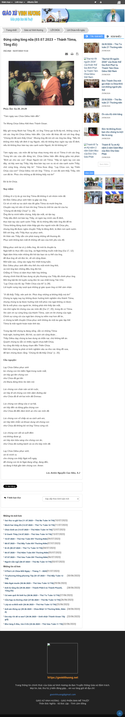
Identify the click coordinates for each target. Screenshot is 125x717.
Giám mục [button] (6, 2)
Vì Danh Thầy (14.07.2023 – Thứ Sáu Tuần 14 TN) (28, 534)
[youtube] (100, 2)
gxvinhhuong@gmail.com (63, 694)
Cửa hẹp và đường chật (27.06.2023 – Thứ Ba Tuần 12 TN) (32, 600)
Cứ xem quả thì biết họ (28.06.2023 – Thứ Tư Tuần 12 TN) (32, 595)
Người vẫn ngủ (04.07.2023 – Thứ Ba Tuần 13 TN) (28, 562)
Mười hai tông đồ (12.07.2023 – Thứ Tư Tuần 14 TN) (30, 525)
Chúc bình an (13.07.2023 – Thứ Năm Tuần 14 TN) (28, 530)
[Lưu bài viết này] (77, 54)
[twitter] (95, 2)
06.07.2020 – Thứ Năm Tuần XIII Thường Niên (26, 552)
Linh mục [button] (19, 2)
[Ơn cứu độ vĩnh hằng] (91, 118)
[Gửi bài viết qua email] (67, 54)
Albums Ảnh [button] (32, 2)
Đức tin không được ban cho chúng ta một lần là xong (112, 132)
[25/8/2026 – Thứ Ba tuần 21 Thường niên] (91, 103)
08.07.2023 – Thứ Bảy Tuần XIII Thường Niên (26, 543)
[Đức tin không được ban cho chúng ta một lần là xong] (91, 131)
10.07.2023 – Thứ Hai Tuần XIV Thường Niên (26, 539)
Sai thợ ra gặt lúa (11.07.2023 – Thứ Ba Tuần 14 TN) (30, 520)
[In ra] (72, 54)
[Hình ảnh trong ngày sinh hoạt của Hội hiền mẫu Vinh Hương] (114, 197)
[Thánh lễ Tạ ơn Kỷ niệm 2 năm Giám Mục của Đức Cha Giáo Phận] (91, 150)
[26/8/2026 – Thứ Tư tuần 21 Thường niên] (91, 48)
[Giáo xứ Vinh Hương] (21, 15)
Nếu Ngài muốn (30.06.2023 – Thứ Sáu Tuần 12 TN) (29, 583)
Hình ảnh (89, 173)
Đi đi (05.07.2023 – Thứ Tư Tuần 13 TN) (24, 548)
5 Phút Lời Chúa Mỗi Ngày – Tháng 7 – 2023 (25, 571)
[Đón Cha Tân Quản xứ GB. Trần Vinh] (93, 183)
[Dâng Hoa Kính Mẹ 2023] (114, 183)
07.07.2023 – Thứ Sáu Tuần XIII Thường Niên (26, 557)
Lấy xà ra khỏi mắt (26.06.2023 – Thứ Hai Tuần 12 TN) (30, 604)
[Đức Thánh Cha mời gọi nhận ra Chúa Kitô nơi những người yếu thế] (91, 83)
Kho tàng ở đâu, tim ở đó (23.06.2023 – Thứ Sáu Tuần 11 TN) (34, 624)
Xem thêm (104, 164)
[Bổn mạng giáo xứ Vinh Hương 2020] (93, 197)
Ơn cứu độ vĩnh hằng (112, 114)
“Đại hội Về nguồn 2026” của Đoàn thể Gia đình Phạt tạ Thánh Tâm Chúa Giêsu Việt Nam (111, 65)
